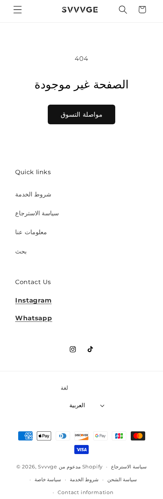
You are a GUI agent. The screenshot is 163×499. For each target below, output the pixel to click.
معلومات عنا (31, 232)
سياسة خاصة (47, 479)
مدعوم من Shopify (81, 467)
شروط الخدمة (33, 194)
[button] (17, 9)
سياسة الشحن (122, 479)
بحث (21, 251)
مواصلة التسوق (81, 114)
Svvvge (47, 467)
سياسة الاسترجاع (37, 213)
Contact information (85, 492)
